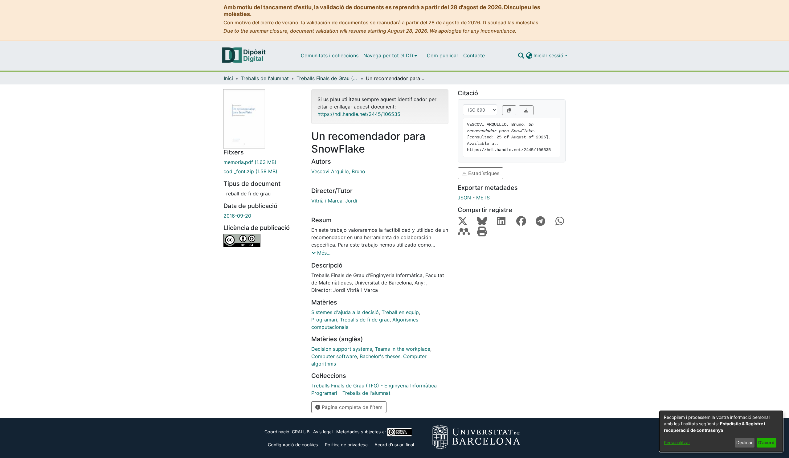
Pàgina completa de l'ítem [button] (351, 407)
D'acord (766, 442)
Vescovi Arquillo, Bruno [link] (338, 171)
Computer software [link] (334, 356)
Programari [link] (324, 320)
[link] (262, 162)
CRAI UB (300, 431)
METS (483, 197)
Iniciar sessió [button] (549, 55)
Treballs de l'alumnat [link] (265, 78)
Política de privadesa (346, 444)
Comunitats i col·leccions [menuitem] (329, 55)
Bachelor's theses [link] (380, 356)
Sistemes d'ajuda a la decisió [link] (345, 312)
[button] (521, 55)
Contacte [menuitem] (474, 55)
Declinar (744, 442)
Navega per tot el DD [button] (388, 55)
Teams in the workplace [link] (402, 349)
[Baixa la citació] (526, 110)
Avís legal (323, 431)
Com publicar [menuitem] (442, 55)
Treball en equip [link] (400, 312)
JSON (464, 197)
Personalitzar (677, 442)
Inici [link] (228, 78)
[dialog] (721, 431)
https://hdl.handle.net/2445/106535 (358, 114)
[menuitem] (390, 55)
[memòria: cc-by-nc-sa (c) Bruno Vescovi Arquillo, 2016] (262, 240)
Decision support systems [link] (341, 349)
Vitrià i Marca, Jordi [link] (334, 201)
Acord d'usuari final (394, 444)
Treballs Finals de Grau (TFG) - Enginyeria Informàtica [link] (327, 78)
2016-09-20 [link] (237, 216)
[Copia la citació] (509, 110)
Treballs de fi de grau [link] (365, 320)
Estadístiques (483, 173)
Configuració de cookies (293, 444)
